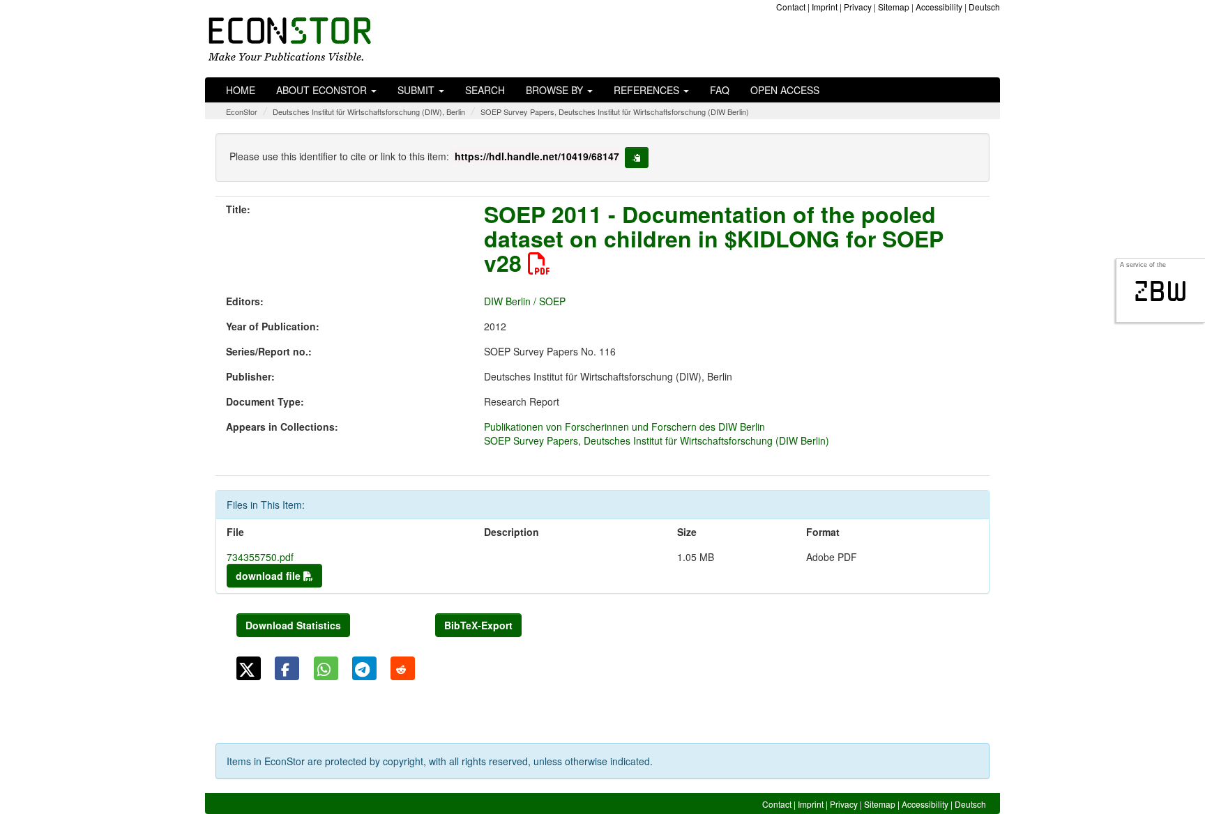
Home (240, 90)
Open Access (784, 90)
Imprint (825, 7)
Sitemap (893, 7)
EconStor (241, 111)
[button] (248, 668)
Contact (790, 7)
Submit (417, 90)
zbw (1161, 291)
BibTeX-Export (478, 625)
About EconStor (323, 90)
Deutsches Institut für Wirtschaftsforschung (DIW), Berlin (369, 111)
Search (485, 90)
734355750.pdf (260, 557)
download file (269, 576)
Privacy (858, 7)
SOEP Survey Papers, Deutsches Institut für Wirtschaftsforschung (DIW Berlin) (614, 111)
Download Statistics (293, 625)
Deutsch (984, 7)
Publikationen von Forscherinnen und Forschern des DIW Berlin (624, 426)
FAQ (719, 90)
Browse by (556, 90)
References (648, 90)
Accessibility (939, 7)
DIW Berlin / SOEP (525, 301)
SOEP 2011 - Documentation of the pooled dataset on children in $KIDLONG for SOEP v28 (713, 238)
